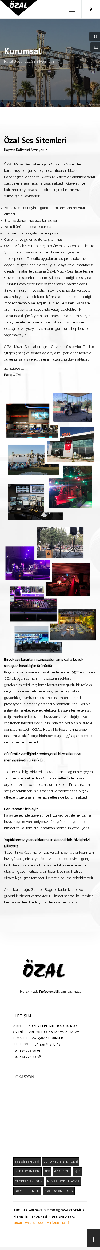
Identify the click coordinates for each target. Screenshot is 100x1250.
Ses (47, 1171)
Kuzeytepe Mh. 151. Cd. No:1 (53, 1025)
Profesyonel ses (58, 1191)
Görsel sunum (27, 1191)
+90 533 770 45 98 (27, 1056)
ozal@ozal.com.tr (46, 1038)
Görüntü (62, 1171)
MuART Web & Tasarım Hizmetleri (41, 1223)
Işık (77, 1171)
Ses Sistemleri (27, 1161)
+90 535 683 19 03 (47, 1044)
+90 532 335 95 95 (27, 1050)
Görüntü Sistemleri (61, 1161)
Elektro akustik (29, 1181)
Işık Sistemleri (27, 1171)
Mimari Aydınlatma (63, 1181)
